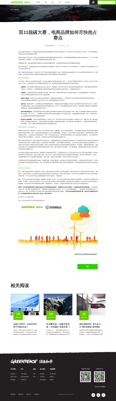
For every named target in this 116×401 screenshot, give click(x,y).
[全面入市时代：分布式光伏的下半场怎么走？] (25, 304)
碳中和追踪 (53, 373)
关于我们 (38, 2)
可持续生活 (24, 379)
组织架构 (42, 373)
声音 (59, 2)
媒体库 (51, 379)
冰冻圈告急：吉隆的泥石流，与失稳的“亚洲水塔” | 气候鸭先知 (58, 327)
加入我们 (67, 2)
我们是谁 (13, 373)
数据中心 (52, 376)
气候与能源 (24, 373)
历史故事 (13, 379)
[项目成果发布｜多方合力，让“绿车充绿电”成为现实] (91, 304)
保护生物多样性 (25, 376)
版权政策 (13, 394)
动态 (53, 2)
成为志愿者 (43, 379)
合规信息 (36, 394)
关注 (46, 2)
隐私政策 (20, 394)
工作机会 (42, 376)
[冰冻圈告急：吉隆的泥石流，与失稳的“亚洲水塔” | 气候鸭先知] (58, 304)
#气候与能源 (61, 45)
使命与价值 (14, 376)
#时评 (67, 45)
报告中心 (28, 394)
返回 (87, 266)
